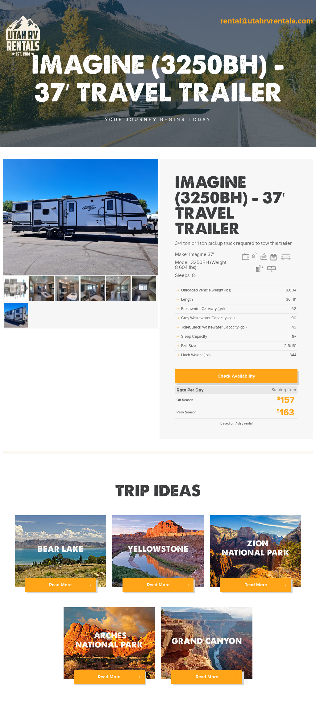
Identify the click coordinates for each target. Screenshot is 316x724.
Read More (60, 585)
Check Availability (236, 376)
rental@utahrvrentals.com (266, 21)
